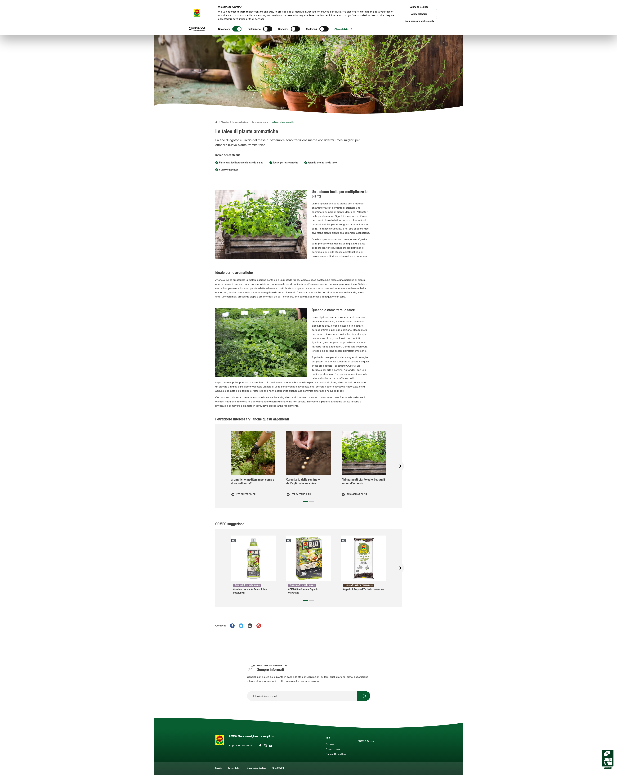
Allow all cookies (419, 7)
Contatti (330, 744)
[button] (305, 501)
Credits (218, 768)
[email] (250, 625)
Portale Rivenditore (336, 753)
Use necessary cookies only (419, 21)
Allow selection (419, 14)
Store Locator (333, 749)
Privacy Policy (234, 768)
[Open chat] (608, 759)
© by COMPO (278, 768)
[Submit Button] (363, 696)
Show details (342, 29)
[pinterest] (258, 625)
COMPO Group (366, 741)
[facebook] (232, 625)
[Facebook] (260, 745)
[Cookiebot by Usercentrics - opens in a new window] (197, 29)
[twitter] (241, 625)
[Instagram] (265, 745)
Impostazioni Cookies (256, 768)
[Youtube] (270, 745)
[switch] (267, 29)
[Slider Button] (399, 466)
